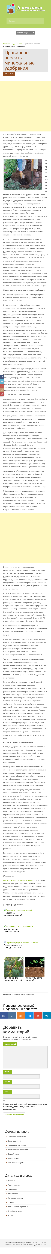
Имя (6, 1072)
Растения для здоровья (18, 1207)
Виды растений (14, 1141)
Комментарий (10, 1044)
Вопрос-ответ (13, 1158)
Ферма (10, 1215)
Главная (6, 44)
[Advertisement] (25, 106)
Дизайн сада (13, 1194)
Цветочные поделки (16, 1162)
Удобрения (17, 44)
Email (7, 1082)
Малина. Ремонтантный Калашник (18, 880)
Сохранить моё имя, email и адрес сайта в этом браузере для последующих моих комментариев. (25, 1106)
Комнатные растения (17, 1145)
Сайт (6, 1092)
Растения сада (14, 1185)
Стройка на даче (15, 1211)
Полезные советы (15, 1198)
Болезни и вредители (17, 1137)
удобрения (30, 994)
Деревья (11, 1181)
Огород (11, 1202)
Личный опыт (13, 1154)
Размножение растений (18, 1150)
